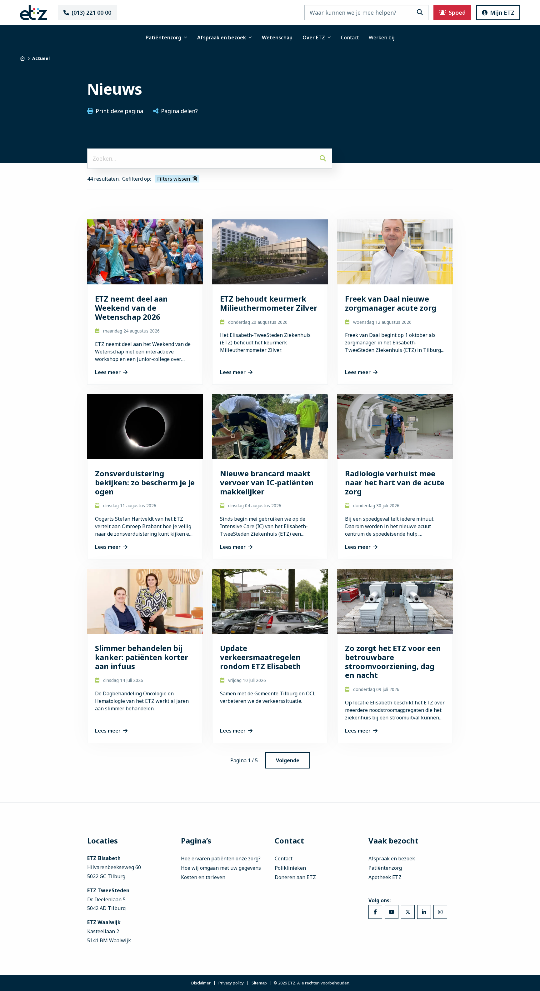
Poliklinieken (290, 867)
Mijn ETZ (502, 12)
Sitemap (259, 983)
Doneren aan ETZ (295, 877)
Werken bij (382, 37)
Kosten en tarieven (203, 877)
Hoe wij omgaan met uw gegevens (221, 867)
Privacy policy (231, 983)
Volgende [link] (287, 760)
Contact (350, 37)
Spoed (457, 12)
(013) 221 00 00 (91, 12)
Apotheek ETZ (385, 877)
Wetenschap (277, 37)
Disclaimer (201, 983)
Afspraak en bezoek (221, 37)
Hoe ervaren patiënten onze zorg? (221, 858)
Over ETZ (313, 37)
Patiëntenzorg (163, 37)
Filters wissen (173, 178)
